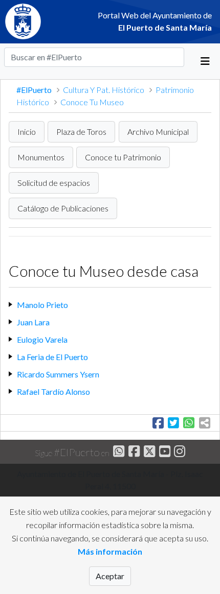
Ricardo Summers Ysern (58, 374)
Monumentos (40, 157)
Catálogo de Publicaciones (62, 208)
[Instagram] (179, 453)
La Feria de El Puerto (52, 357)
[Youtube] (163, 453)
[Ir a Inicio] (27, 21)
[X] (148, 453)
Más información (110, 551)
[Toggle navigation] (205, 61)
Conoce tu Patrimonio (123, 157)
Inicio (26, 131)
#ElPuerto (34, 89)
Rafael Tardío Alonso (53, 391)
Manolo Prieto (42, 305)
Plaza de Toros (81, 131)
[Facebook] (133, 453)
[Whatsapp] (118, 453)
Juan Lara (33, 322)
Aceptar (110, 576)
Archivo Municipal (158, 131)
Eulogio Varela (42, 339)
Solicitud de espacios (53, 182)
